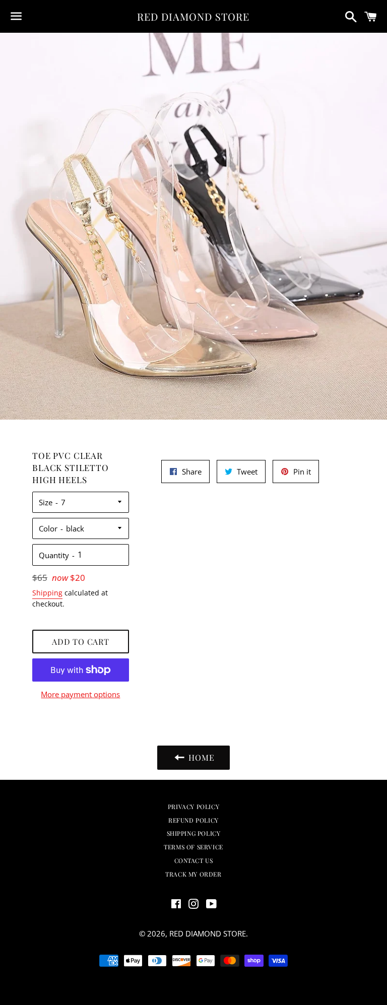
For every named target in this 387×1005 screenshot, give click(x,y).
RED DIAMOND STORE (193, 16)
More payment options (80, 694)
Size (45, 502)
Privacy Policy (193, 806)
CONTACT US (193, 860)
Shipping (47, 592)
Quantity (54, 555)
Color (48, 528)
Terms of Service (193, 847)
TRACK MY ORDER (193, 874)
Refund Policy (193, 820)
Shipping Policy (194, 833)
